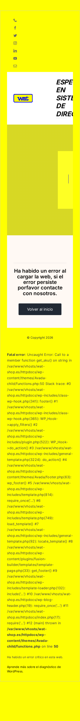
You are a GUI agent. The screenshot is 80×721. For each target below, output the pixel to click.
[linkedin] (15, 50)
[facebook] (15, 27)
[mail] (15, 66)
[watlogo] (23, 96)
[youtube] (15, 58)
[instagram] (15, 43)
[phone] (15, 20)
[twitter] (15, 35)
